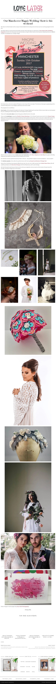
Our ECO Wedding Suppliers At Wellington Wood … (21, 637)
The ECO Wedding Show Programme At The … (34, 637)
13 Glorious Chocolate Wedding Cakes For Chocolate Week (14, 647)
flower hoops (51, 116)
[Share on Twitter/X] (5, 642)
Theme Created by (48, 682)
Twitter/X (7, 678)
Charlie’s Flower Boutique (23, 116)
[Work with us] (9, 671)
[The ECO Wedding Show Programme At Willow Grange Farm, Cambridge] (7, 626)
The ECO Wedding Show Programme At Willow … (7, 637)
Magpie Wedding (9, 682)
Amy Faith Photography (23, 606)
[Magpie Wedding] (28, 9)
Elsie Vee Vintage (15, 164)
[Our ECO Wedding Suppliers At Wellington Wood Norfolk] (21, 626)
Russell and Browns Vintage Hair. (38, 161)
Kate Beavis (19, 18)
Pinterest (49, 678)
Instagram (21, 678)
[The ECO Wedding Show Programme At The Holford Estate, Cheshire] (34, 626)
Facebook (35, 678)
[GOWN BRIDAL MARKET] (46, 671)
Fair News (37, 18)
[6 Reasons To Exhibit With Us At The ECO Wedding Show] (48, 626)
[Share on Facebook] (4, 642)
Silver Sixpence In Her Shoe (38, 154)
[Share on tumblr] (6, 642)
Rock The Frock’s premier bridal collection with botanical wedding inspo (42, 647)
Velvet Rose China (45, 163)
